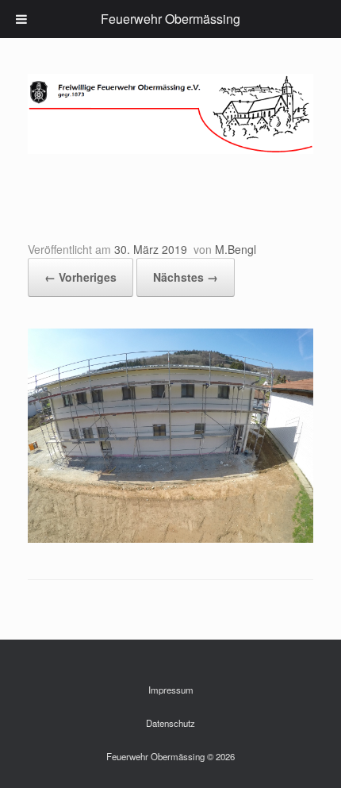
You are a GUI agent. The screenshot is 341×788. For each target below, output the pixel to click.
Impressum (170, 689)
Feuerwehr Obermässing (170, 19)
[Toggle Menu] (21, 19)
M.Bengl (235, 249)
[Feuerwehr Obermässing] (170, 114)
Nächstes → (185, 277)
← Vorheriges (80, 277)
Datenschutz (170, 723)
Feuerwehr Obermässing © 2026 (170, 756)
